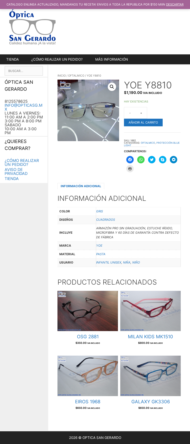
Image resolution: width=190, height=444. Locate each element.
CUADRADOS (105, 219)
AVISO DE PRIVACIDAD (16, 171)
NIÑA (126, 262)
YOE (99, 245)
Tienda (12, 59)
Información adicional (81, 186)
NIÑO (136, 262)
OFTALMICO (76, 75)
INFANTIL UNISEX (108, 262)
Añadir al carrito (143, 122)
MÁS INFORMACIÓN (111, 59)
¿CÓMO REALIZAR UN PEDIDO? (57, 59)
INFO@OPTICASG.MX (23, 107)
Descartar (175, 4)
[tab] (80, 186)
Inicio (61, 75)
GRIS (99, 211)
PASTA (100, 254)
